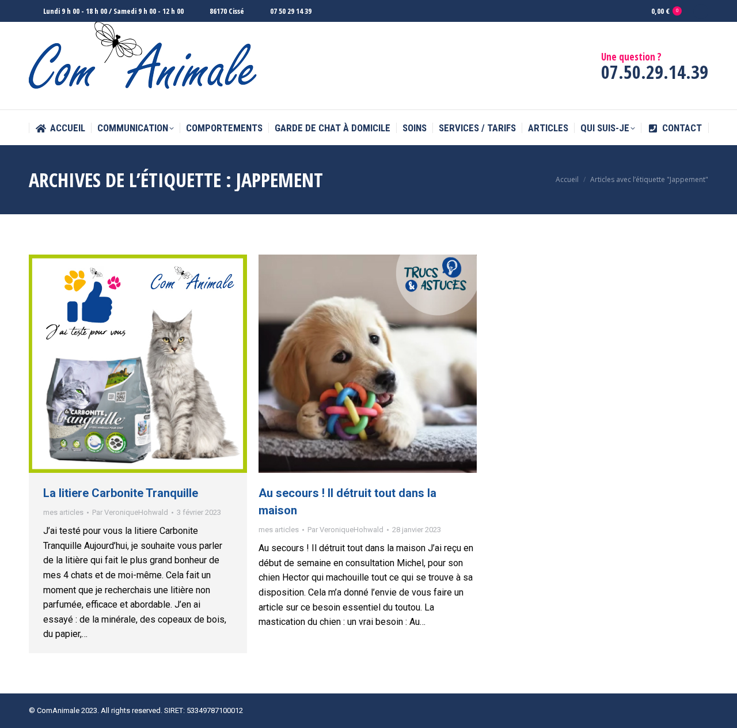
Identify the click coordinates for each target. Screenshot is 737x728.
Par (130, 512)
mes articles (63, 512)
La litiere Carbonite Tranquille (120, 493)
